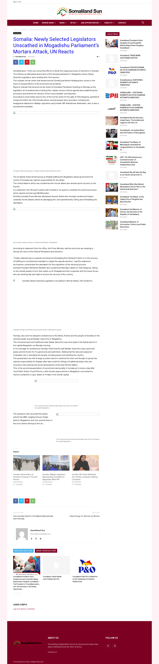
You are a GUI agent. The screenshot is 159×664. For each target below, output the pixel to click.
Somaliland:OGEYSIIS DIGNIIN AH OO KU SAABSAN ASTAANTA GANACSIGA (85, 579)
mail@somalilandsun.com (68, 652)
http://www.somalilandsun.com (40, 534)
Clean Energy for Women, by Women (85, 516)
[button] (143, 23)
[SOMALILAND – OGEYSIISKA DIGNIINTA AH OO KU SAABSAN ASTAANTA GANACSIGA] (112, 95)
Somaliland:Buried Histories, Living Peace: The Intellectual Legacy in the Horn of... (132, 120)
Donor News (48, 23)
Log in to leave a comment (24, 609)
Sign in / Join (17, 2)
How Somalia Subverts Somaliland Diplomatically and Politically (33, 517)
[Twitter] (21, 62)
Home (35, 23)
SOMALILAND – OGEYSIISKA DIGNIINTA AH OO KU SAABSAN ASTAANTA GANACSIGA (132, 95)
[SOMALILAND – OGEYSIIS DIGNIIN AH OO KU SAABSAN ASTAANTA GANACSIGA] (112, 108)
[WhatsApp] (32, 62)
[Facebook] (15, 62)
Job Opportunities (90, 23)
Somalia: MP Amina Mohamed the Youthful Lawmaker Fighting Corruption (85, 476)
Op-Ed (73, 23)
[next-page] (18, 594)
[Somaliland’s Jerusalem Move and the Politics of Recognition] (112, 133)
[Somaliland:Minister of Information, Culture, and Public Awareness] (112, 225)
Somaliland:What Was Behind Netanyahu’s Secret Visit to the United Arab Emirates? (132, 186)
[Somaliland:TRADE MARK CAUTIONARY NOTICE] (56, 565)
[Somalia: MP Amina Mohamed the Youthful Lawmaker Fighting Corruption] (85, 463)
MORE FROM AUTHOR (46, 551)
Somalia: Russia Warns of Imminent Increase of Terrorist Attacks (25, 476)
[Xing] (41, 538)
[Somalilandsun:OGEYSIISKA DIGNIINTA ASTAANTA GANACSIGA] (112, 83)
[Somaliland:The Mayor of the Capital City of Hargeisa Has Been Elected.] (112, 200)
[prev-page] (14, 594)
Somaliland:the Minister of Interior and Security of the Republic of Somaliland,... (131, 211)
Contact (122, 23)
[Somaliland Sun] (79, 11)
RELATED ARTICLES (23, 551)
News (62, 23)
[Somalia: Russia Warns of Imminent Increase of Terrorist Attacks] (26, 463)
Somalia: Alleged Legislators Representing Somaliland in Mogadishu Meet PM (53, 476)
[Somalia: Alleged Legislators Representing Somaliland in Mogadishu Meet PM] (55, 463)
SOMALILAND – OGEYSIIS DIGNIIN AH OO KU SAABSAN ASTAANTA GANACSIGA (131, 107)
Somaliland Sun (20, 56)
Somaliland (23, 29)
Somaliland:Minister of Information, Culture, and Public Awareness (133, 224)
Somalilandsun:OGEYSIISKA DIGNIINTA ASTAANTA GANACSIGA (131, 82)
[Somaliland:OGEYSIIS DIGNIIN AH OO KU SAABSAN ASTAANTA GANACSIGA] (86, 565)
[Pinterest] (27, 62)
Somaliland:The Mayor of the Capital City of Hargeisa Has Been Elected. (132, 199)
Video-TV (108, 23)
